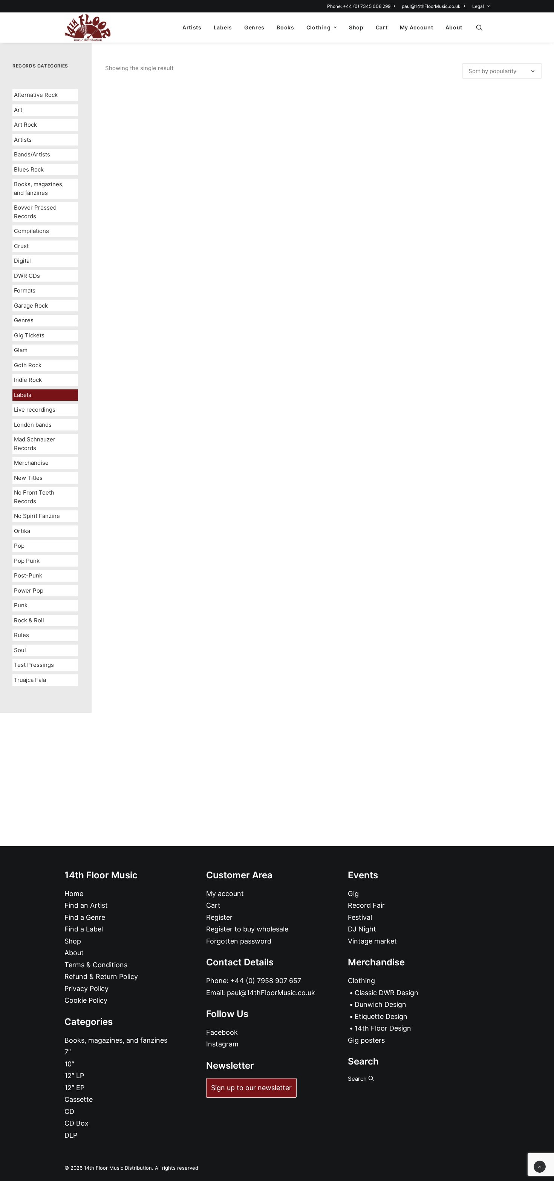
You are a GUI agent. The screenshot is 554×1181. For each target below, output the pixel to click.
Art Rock (25, 124)
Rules (21, 635)
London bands (33, 424)
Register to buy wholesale (247, 929)
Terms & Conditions (95, 965)
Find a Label (83, 929)
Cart (382, 27)
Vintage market (372, 941)
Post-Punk (28, 575)
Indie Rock (28, 379)
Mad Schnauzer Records (34, 444)
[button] (483, 27)
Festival (360, 917)
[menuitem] (362, 6)
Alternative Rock (36, 94)
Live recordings (34, 409)
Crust (21, 246)
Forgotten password (238, 941)
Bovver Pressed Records (35, 212)
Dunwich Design (380, 1004)
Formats (24, 290)
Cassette (78, 1099)
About (454, 27)
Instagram (222, 1044)
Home (73, 894)
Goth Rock (27, 365)
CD (69, 1111)
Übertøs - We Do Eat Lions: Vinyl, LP (323, 553)
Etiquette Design (381, 1016)
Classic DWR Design (386, 993)
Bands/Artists (32, 154)
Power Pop (28, 590)
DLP (70, 1135)
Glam (21, 350)
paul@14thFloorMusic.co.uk (431, 6)
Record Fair (366, 905)
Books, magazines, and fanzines (39, 188)
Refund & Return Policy (101, 976)
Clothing (318, 27)
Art (18, 109)
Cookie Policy (85, 1000)
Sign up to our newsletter (251, 1088)
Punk (21, 605)
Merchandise (31, 462)
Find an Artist (86, 905)
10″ (69, 1064)
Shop (356, 27)
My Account (416, 27)
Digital (22, 260)
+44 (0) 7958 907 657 (265, 981)
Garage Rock (31, 305)
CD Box (76, 1123)
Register (219, 917)
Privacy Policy (86, 989)
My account (225, 894)
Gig (353, 894)
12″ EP (74, 1088)
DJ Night (362, 929)
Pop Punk (27, 560)
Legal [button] (478, 6)
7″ (67, 1052)
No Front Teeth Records (34, 497)
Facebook (222, 1032)
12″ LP (74, 1076)
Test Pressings (34, 664)
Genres (254, 27)
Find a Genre (84, 917)
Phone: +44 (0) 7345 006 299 (358, 6)
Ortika (22, 531)
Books (285, 27)
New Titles (28, 477)
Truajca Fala (30, 679)
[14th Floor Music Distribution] (87, 27)
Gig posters (366, 1040)
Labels (223, 27)
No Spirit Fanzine (37, 515)
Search (358, 1078)
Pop (19, 545)
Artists (192, 27)
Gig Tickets (29, 335)
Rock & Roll (29, 620)
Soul (20, 650)
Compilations (31, 230)
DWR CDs (27, 275)
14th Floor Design (383, 1028)
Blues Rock (29, 169)
